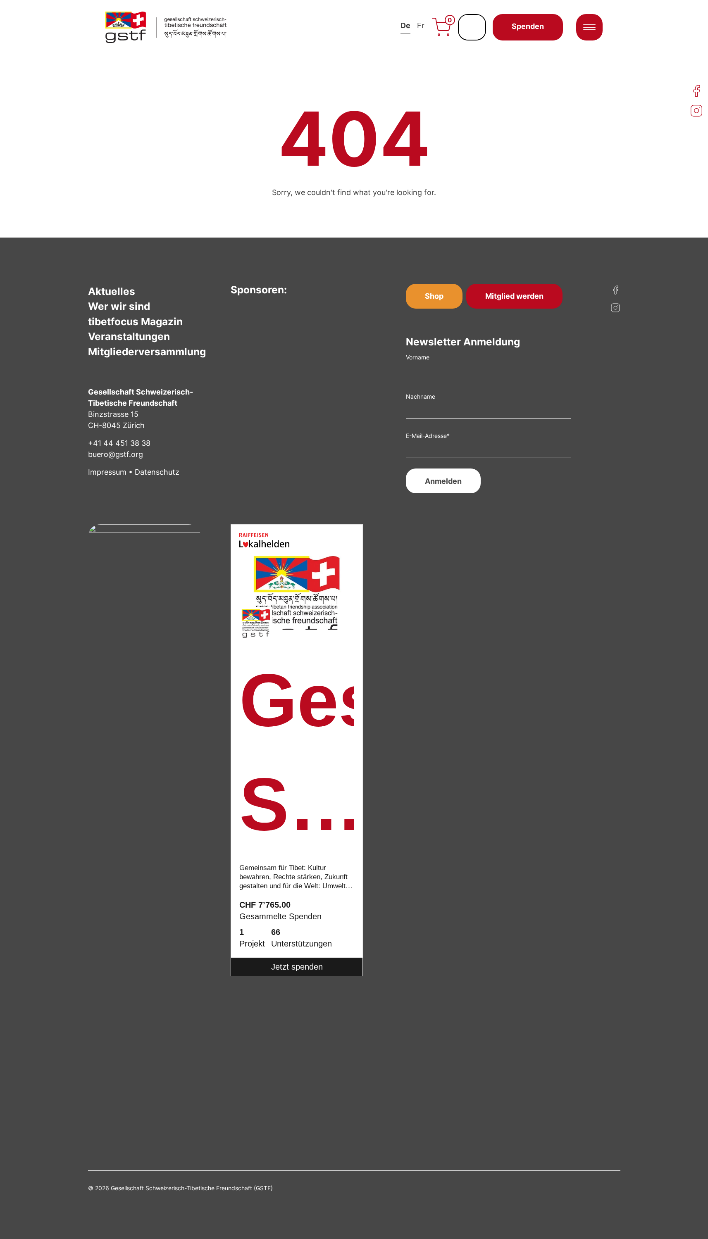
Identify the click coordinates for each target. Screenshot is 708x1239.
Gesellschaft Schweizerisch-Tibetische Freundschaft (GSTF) (296, 758)
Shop (434, 296)
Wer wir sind (119, 306)
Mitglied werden (514, 296)
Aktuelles (111, 291)
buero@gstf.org (115, 454)
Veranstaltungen (129, 336)
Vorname (417, 357)
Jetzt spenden (297, 966)
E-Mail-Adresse (428, 435)
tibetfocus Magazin (135, 321)
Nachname (420, 396)
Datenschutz (157, 472)
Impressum (107, 472)
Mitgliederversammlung (147, 351)
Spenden (528, 26)
